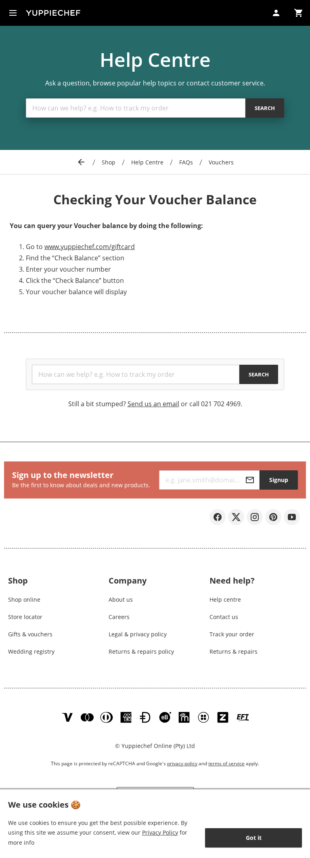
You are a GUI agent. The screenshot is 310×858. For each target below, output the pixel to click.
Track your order (231, 634)
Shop (108, 162)
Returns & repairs (233, 651)
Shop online (24, 599)
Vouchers (221, 162)
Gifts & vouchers (30, 634)
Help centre (225, 599)
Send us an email (153, 403)
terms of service (226, 763)
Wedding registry (31, 651)
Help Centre (147, 162)
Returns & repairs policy (141, 651)
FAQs (186, 162)
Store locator (25, 617)
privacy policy (182, 763)
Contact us (223, 617)
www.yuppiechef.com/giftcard (89, 246)
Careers (119, 617)
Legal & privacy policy (138, 634)
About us (121, 599)
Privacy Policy (160, 832)
